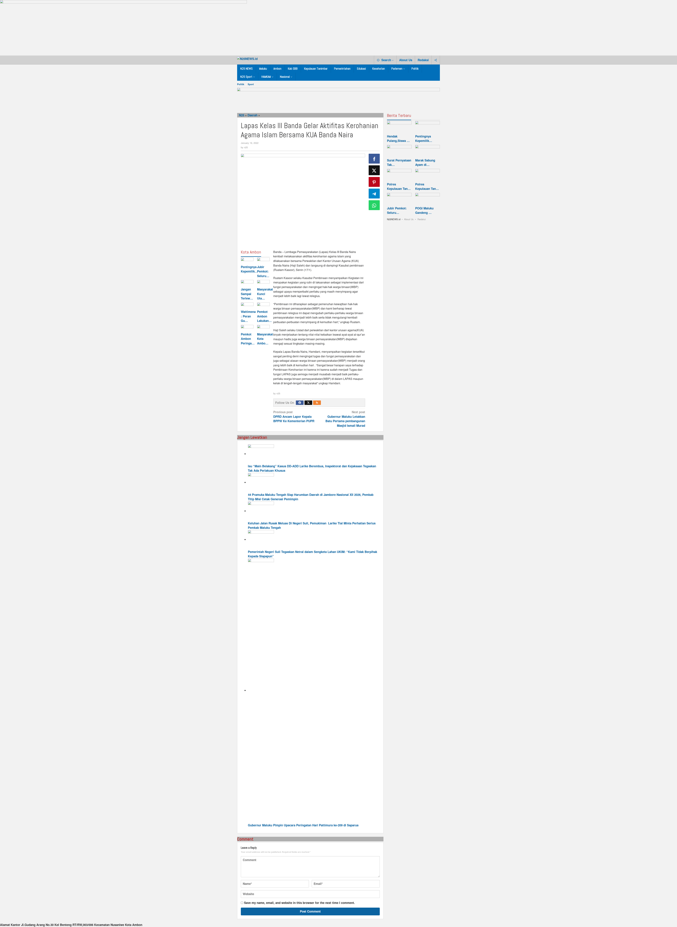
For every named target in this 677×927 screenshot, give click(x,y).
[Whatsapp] (374, 205)
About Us (409, 219)
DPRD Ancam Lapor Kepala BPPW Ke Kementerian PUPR (293, 416)
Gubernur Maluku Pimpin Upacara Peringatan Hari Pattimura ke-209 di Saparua (303, 825)
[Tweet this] (374, 170)
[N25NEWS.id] (247, 58)
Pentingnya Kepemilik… (249, 269)
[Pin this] (374, 182)
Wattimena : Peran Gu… (248, 316)
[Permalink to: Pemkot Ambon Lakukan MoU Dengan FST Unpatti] (263, 305)
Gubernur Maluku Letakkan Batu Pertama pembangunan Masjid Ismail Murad (345, 419)
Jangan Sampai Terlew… (247, 293)
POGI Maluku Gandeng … (424, 210)
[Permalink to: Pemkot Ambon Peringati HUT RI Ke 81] (247, 328)
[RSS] (317, 402)
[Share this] (374, 159)
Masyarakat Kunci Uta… (265, 293)
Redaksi (421, 219)
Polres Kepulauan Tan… (399, 186)
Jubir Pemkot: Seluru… (263, 271)
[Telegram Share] (374, 193)
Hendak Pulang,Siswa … (398, 138)
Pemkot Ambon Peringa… (248, 338)
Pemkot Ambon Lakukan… (264, 316)
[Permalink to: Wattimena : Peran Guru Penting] (247, 305)
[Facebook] (300, 402)
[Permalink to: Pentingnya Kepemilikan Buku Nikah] (247, 261)
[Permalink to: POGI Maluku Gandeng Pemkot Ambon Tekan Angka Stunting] (427, 199)
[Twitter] (308, 402)
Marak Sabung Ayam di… (425, 162)
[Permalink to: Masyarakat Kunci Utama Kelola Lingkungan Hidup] (263, 283)
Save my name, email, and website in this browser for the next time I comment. (299, 903)
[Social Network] (436, 60)
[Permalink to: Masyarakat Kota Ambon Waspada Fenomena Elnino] (263, 328)
